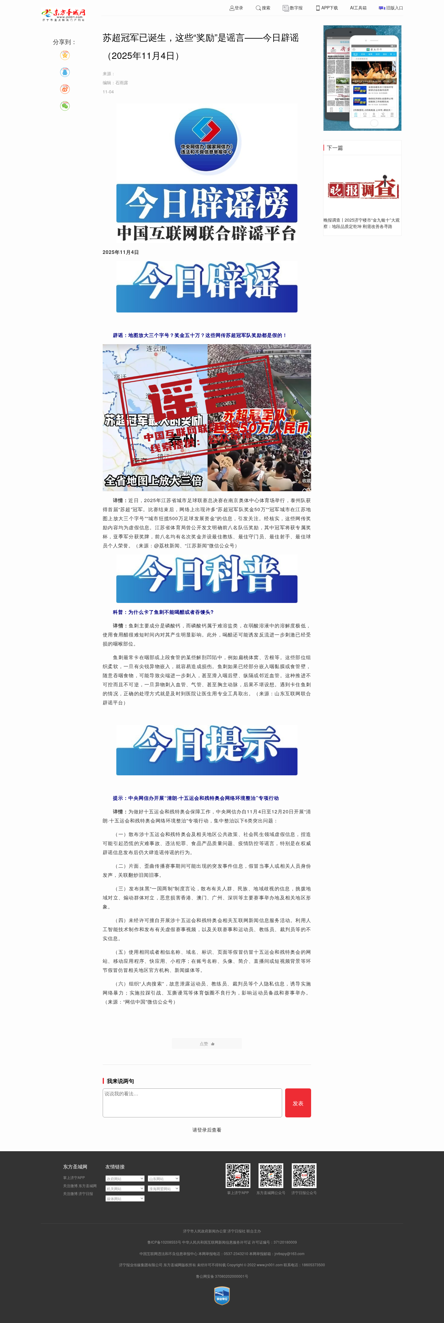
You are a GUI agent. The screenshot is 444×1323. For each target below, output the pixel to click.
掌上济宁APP (74, 1177)
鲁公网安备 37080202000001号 (222, 1276)
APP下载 (329, 8)
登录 (239, 8)
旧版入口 (394, 8)
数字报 (296, 8)
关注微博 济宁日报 (78, 1193)
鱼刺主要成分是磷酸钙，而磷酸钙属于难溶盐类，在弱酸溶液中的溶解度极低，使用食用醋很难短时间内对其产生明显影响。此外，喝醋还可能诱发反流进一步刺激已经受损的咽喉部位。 (207, 634)
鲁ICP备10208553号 (164, 1242)
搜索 (266, 8)
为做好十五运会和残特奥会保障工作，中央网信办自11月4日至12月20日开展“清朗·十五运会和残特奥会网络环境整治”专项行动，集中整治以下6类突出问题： (207, 816)
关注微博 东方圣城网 (80, 1185)
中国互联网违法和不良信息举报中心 (169, 1253)
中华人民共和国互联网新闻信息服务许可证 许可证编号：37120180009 (239, 1242)
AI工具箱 (358, 8)
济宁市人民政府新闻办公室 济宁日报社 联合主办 (222, 1230)
